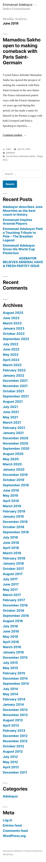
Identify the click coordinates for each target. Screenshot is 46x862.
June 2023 (11, 318)
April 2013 (11, 725)
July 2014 (10, 689)
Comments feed (15, 831)
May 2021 (10, 417)
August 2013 (13, 720)
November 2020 (15, 443)
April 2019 (11, 501)
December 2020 (15, 438)
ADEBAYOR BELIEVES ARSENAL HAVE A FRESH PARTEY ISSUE (23, 262)
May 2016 (10, 637)
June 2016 (11, 631)
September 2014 (16, 683)
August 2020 (13, 454)
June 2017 (11, 584)
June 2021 (11, 412)
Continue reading (14, 135)
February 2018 (14, 558)
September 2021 (16, 396)
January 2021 (13, 433)
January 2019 (13, 516)
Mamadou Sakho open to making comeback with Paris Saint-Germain (22, 51)
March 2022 (12, 365)
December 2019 (15, 475)
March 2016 (12, 647)
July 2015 (10, 663)
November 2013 (15, 715)
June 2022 (11, 349)
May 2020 (11, 459)
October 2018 (13, 527)
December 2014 (15, 678)
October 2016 (13, 610)
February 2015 (14, 673)
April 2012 (11, 767)
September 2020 (16, 448)
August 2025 (13, 313)
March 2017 (12, 595)
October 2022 (14, 334)
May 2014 (10, 694)
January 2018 (13, 563)
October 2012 (13, 746)
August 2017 (13, 574)
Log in (7, 820)
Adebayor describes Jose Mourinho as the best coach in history (23, 210)
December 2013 (15, 710)
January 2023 (13, 328)
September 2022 (16, 339)
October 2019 (13, 480)
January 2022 (13, 375)
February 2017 (14, 600)
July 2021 (10, 407)
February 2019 (14, 511)
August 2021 (13, 401)
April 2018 (11, 548)
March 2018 (12, 553)
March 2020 (12, 464)
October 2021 (13, 391)
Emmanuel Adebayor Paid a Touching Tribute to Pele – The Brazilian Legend (23, 234)
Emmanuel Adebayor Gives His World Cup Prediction (19, 249)
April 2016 (11, 642)
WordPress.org (14, 836)
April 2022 (11, 360)
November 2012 (15, 741)
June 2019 (11, 490)
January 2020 (13, 469)
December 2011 (15, 772)
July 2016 (10, 626)
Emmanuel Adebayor (18, 5)
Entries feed (12, 825)
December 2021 (15, 381)
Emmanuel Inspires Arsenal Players (17, 222)
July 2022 (10, 344)
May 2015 (10, 668)
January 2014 (13, 704)
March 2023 (12, 323)
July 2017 (10, 579)
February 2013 (14, 730)
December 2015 (15, 657)
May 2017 (10, 590)
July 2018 (10, 537)
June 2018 (11, 543)
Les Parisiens (12, 156)
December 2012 (15, 736)
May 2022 (11, 354)
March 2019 (12, 506)
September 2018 (16, 532)
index (8, 149)
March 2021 (12, 422)
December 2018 (15, 522)
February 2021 (14, 428)
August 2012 (13, 751)
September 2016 (16, 616)
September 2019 (16, 485)
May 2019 (10, 495)
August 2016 (13, 621)
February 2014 (14, 699)
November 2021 (15, 386)
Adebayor (10, 152)
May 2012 (10, 762)
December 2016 (15, 605)
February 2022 (14, 370)
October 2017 (13, 569)
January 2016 (13, 652)
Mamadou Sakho (27, 156)
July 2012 (10, 757)
